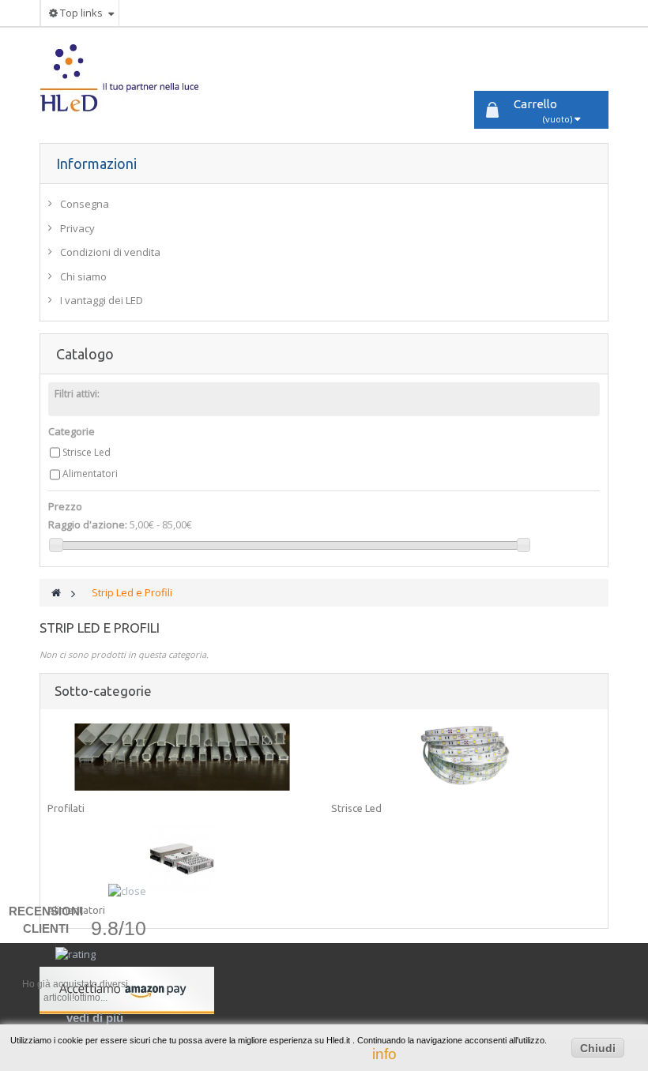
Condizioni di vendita (110, 252)
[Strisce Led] (466, 757)
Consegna (84, 204)
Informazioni (96, 163)
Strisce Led (86, 452)
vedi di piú (94, 1017)
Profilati (66, 808)
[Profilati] (182, 757)
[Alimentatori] (182, 858)
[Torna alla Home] (56, 592)
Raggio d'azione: (87, 524)
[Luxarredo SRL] (130, 77)
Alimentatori (90, 473)
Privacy (77, 228)
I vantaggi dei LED (101, 300)
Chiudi (598, 1048)
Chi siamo (83, 276)
